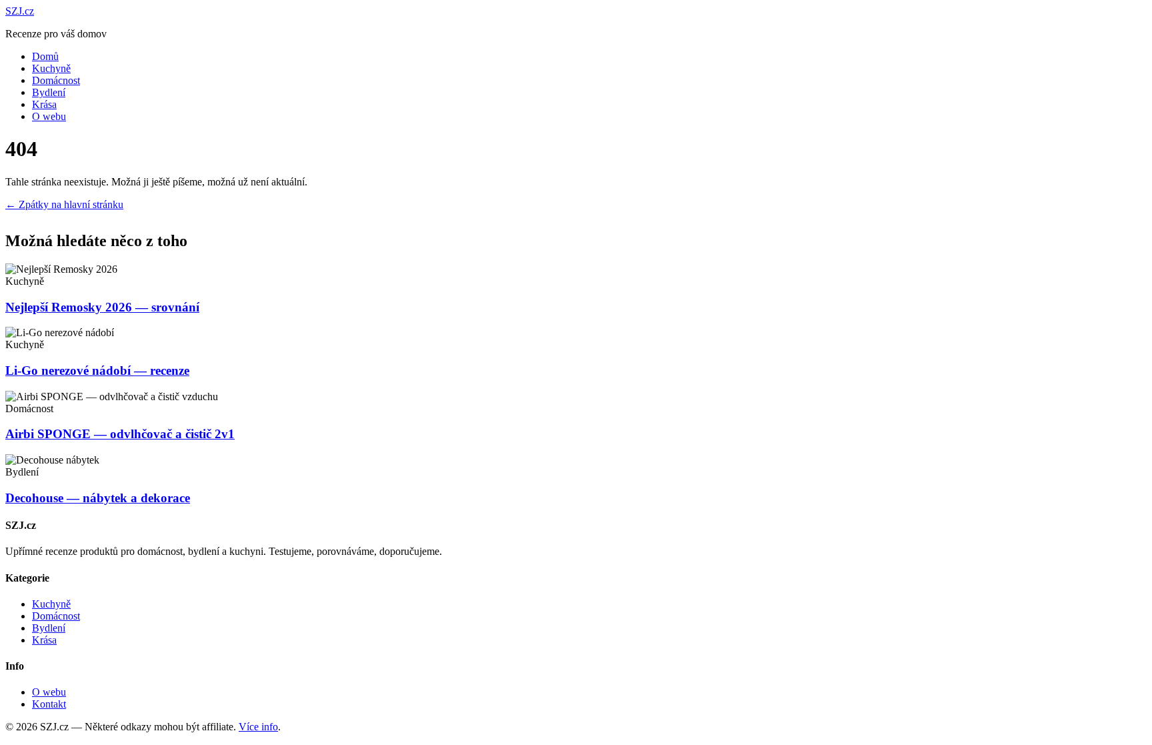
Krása (44, 104)
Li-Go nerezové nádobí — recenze (97, 370)
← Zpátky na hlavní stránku (64, 204)
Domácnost (56, 80)
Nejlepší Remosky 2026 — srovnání (102, 307)
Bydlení (48, 92)
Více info (258, 726)
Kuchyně (51, 68)
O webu (49, 116)
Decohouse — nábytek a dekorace (97, 498)
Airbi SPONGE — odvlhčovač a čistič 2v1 (120, 434)
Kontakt (49, 704)
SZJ (19, 11)
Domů (45, 56)
